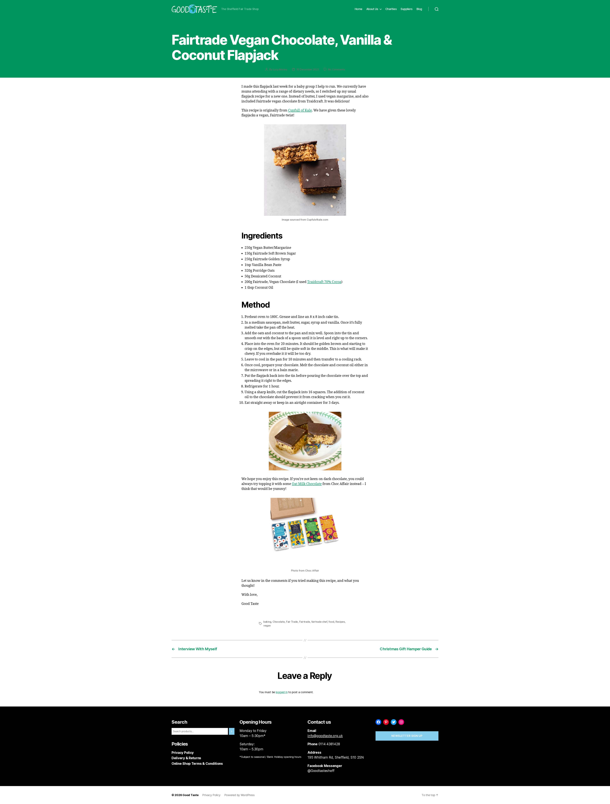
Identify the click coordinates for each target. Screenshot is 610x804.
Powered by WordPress (239, 795)
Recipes (310, 25)
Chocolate (279, 621)
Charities (391, 9)
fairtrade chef (319, 621)
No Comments (336, 69)
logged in (282, 692)
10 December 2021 (307, 69)
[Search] (436, 9)
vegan (267, 625)
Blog (419, 9)
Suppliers (407, 9)
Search (179, 722)
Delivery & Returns (186, 758)
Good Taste (190, 795)
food (331, 621)
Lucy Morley (280, 69)
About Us (372, 9)
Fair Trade (292, 621)
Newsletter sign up (406, 735)
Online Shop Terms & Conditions (197, 764)
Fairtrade (304, 621)
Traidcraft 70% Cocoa (324, 282)
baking (267, 621)
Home (358, 9)
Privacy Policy (183, 753)
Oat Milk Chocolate (307, 484)
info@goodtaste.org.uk (325, 736)
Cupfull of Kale (300, 110)
